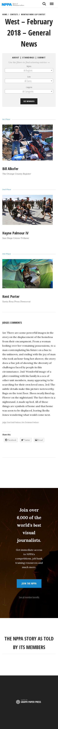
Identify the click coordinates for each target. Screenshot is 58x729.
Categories (29, 87)
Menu (51, 2)
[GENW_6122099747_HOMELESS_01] (27, 159)
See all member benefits (29, 597)
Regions (29, 66)
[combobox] (29, 70)
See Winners (29, 101)
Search (44, 2)
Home (4, 14)
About (15, 57)
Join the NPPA (29, 583)
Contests (14, 14)
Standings (28, 57)
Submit (42, 57)
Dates (29, 76)
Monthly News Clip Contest (33, 14)
